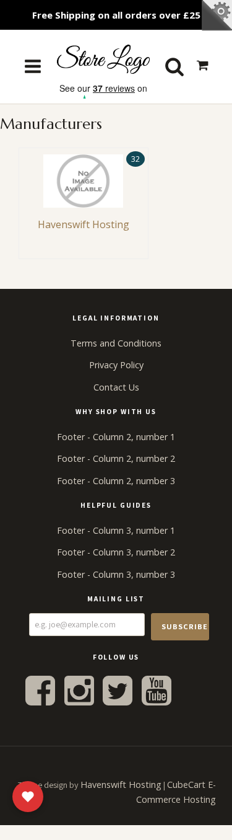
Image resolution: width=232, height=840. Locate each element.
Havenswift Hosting (120, 784)
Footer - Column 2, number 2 (116, 458)
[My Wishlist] (27, 796)
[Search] (174, 66)
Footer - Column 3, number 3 (116, 574)
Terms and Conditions (116, 343)
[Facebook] (40, 690)
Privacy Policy (116, 365)
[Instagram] (79, 690)
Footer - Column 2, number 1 (116, 437)
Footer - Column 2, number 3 (116, 481)
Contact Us (116, 387)
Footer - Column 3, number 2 (116, 552)
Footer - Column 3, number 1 (116, 530)
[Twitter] (117, 690)
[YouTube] (156, 690)
